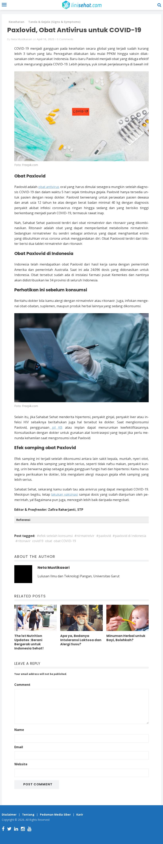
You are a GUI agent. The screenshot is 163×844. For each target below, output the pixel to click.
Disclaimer (9, 814)
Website (20, 764)
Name (19, 730)
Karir (79, 814)
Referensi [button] (23, 520)
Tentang (28, 814)
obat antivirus (48, 187)
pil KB (55, 427)
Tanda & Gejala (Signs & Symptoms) (54, 22)
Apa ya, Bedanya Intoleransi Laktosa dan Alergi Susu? (80, 640)
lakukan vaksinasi (64, 494)
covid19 (37, 541)
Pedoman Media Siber (55, 814)
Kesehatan (16, 22)
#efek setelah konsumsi (55, 536)
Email (18, 747)
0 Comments (65, 39)
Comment (22, 684)
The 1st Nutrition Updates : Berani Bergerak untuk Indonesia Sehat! (29, 642)
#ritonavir (23, 541)
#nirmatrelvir (84, 536)
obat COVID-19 (65, 541)
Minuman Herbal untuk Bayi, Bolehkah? (125, 638)
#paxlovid (103, 536)
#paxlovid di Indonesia (129, 536)
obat (48, 541)
